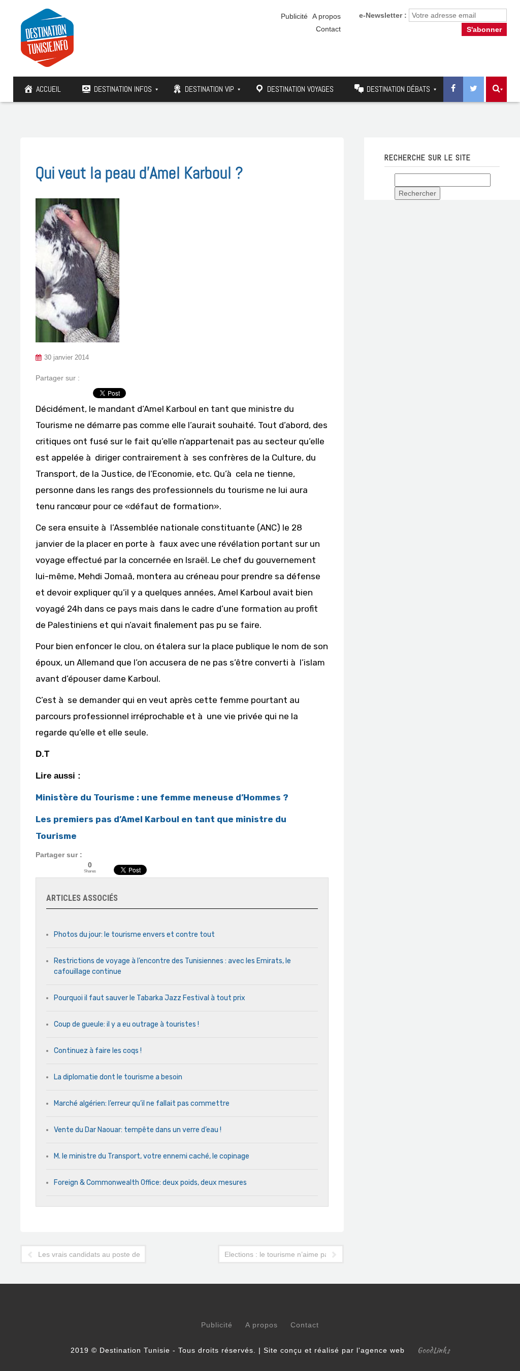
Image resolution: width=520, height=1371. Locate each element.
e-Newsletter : (383, 15)
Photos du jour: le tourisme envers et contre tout (134, 934)
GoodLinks (433, 1350)
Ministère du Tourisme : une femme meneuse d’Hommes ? (162, 797)
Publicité (294, 16)
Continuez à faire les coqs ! (98, 1050)
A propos (326, 16)
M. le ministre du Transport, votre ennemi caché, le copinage (151, 1156)
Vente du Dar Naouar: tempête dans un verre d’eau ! (137, 1130)
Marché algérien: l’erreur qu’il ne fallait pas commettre (142, 1103)
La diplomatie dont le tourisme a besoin (118, 1077)
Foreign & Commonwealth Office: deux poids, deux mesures (150, 1182)
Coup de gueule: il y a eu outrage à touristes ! (126, 1024)
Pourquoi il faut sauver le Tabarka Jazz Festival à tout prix (149, 998)
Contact (328, 29)
